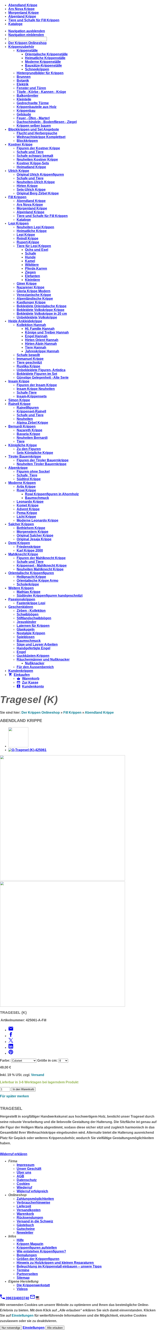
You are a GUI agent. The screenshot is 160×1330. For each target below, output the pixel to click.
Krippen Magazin (30, 1244)
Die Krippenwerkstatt (33, 1285)
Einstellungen (23, 1315)
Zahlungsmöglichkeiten (35, 1199)
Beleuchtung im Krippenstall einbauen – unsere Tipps (59, 1266)
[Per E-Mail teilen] (10, 1030)
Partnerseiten (27, 1274)
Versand (37, 1075)
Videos (22, 1289)
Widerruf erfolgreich (32, 1191)
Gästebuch (25, 1225)
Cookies (23, 1183)
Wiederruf (24, 1187)
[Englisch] (38, 1298)
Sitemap (23, 1277)
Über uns (24, 1172)
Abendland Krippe (99, 712)
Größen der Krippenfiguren (38, 1259)
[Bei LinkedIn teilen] (10, 1047)
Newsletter (25, 1232)
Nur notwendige (11, 1327)
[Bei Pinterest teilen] (10, 1053)
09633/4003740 (17, 1298)
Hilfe (20, 1240)
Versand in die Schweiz (35, 1221)
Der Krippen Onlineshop (40, 712)
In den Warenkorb (23, 1089)
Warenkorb (25, 1214)
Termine (23, 1270)
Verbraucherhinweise (33, 1202)
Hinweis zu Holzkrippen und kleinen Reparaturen (55, 1262)
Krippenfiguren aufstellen (37, 1247)
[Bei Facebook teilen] (10, 1036)
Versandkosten (29, 1210)
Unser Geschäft (29, 1168)
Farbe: (5, 1060)
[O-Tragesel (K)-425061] (27, 750)
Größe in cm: (47, 1060)
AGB (20, 1176)
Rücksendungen (30, 1217)
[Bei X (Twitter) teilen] (10, 1041)
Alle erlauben (55, 1327)
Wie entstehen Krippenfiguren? (41, 1251)
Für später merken (14, 1096)
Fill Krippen (72, 712)
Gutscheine (26, 1229)
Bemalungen (27, 1255)
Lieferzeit (24, 1206)
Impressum (25, 1165)
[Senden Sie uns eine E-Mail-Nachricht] (32, 1298)
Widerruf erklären (13, 1154)
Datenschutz (27, 1180)
